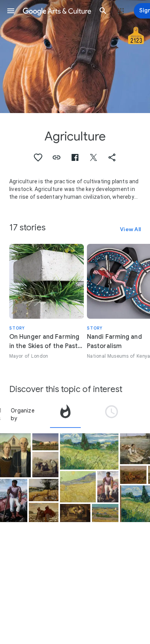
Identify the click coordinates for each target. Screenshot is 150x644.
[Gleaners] (45, 465)
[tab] (65, 414)
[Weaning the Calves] (133, 475)
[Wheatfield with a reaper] (78, 486)
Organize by (23, 414)
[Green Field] (89, 451)
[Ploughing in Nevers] (45, 441)
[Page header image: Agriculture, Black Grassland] (75, 56)
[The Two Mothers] (75, 513)
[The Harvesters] (43, 490)
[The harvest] (105, 513)
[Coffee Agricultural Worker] (107, 486)
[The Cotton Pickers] (43, 512)
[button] (11, 11)
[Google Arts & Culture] (57, 11)
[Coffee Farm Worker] (13, 500)
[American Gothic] (15, 455)
